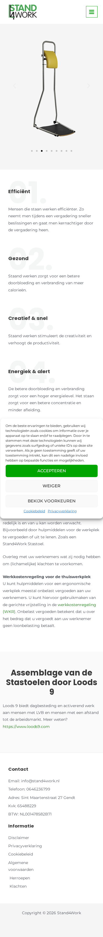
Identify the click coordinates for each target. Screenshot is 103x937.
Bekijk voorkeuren (52, 500)
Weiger (51, 485)
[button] (14, 85)
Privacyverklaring (62, 511)
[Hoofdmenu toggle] (92, 12)
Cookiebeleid (34, 511)
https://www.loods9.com (26, 726)
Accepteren (51, 470)
